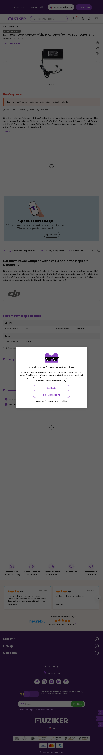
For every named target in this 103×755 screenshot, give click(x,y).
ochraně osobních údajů (56, 380)
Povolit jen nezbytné (52, 394)
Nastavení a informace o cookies (51, 401)
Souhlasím (51, 388)
